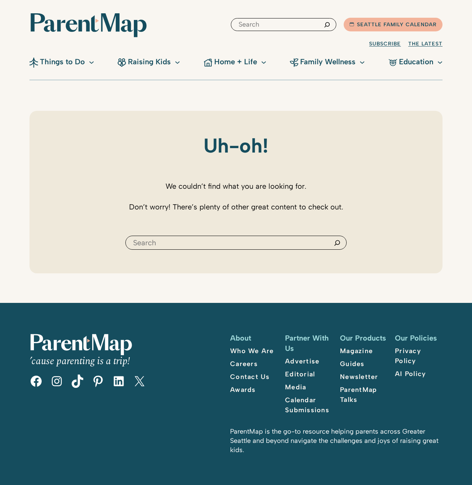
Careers (244, 364)
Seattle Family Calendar (397, 24)
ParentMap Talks (358, 395)
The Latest (425, 44)
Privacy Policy (408, 356)
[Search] (327, 24)
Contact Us (250, 377)
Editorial (300, 374)
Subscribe (385, 44)
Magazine (356, 351)
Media (295, 387)
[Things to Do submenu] (91, 61)
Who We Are (252, 351)
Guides (352, 364)
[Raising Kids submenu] (177, 61)
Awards (243, 390)
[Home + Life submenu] (263, 61)
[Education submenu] (439, 61)
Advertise (302, 361)
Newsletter (359, 377)
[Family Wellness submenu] (362, 61)
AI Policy (410, 374)
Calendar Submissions (307, 405)
